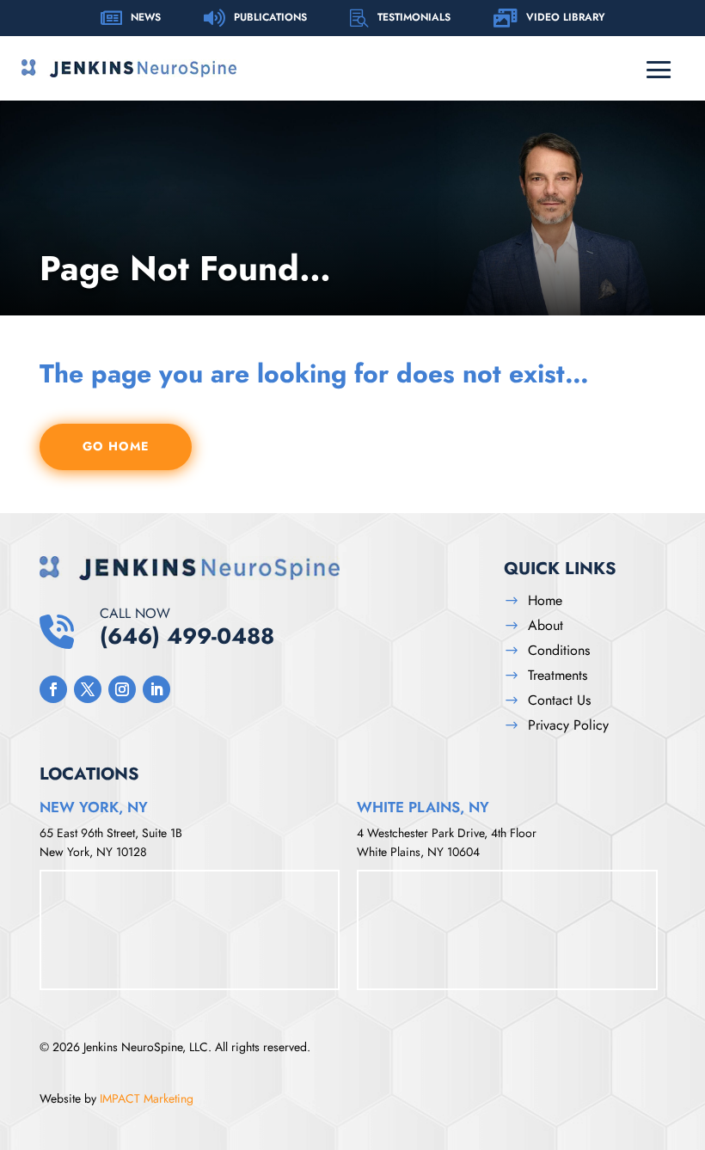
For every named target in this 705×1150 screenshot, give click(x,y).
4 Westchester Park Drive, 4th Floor (446, 832)
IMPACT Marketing (146, 1098)
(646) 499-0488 (187, 626)
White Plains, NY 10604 (418, 851)
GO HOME (116, 446)
